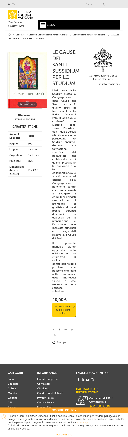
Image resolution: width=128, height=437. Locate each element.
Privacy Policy (45, 397)
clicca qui (83, 422)
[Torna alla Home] (9, 35)
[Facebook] (78, 379)
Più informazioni (108, 84)
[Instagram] (92, 379)
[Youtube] (88, 379)
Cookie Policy (45, 402)
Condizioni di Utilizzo (50, 393)
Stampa (61, 342)
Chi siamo (43, 388)
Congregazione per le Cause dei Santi (103, 77)
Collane (12, 397)
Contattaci (43, 383)
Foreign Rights (46, 407)
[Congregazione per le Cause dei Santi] (103, 59)
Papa (11, 379)
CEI (10, 402)
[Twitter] (83, 379)
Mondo (12, 393)
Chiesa (12, 388)
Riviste (12, 407)
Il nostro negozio (47, 379)
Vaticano (13, 383)
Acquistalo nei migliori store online (62, 310)
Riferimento (24, 115)
